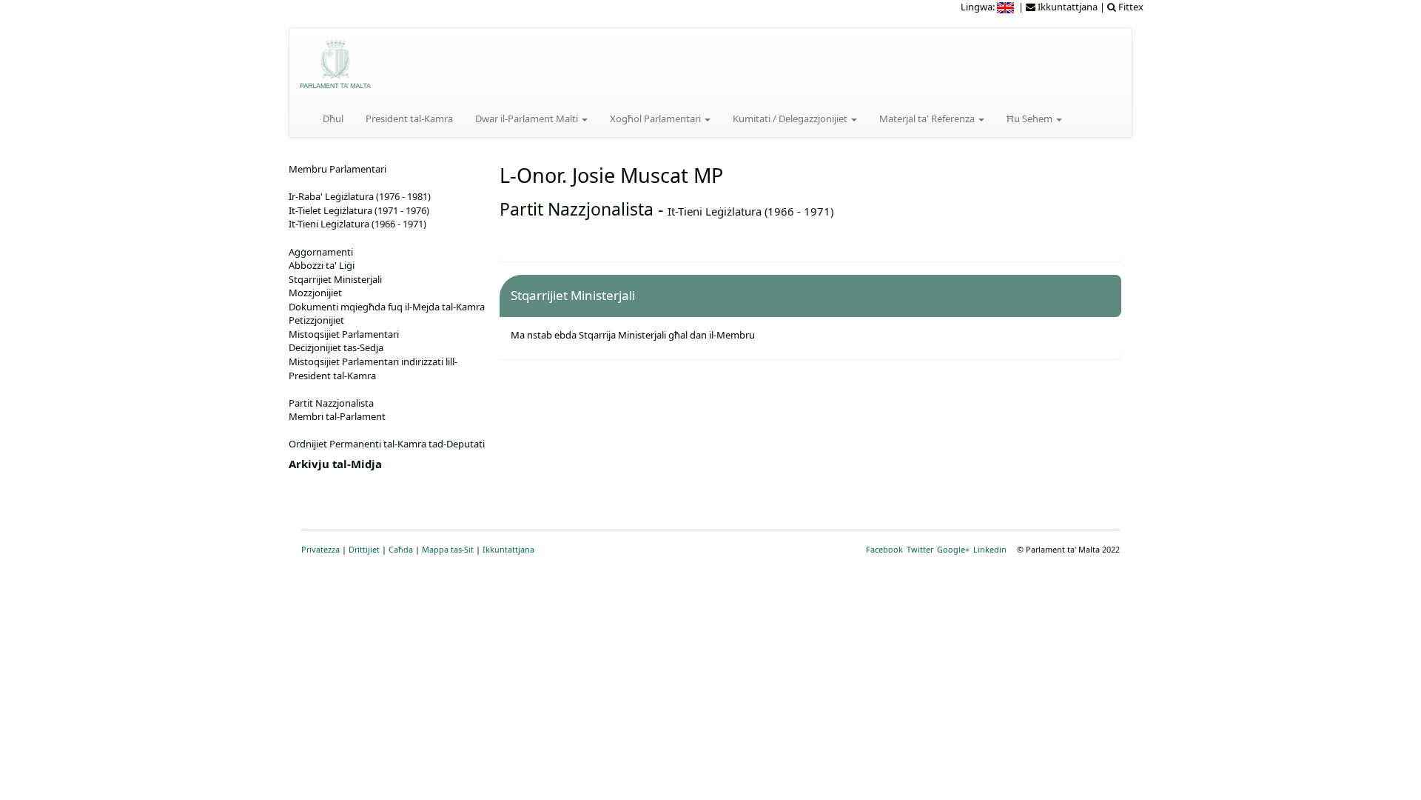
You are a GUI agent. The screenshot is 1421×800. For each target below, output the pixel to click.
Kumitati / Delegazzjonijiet (791, 118)
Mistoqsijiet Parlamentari (344, 334)
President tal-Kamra (409, 118)
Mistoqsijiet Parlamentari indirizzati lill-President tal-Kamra (373, 368)
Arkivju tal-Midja (335, 463)
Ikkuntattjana (508, 549)
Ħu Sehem (1031, 118)
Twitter (920, 549)
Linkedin (990, 549)
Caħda (401, 549)
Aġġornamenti (321, 252)
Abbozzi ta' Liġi (322, 265)
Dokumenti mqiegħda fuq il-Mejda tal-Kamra (387, 306)
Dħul (333, 118)
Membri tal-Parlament (337, 416)
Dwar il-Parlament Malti (527, 118)
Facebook (884, 549)
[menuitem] (1006, 6)
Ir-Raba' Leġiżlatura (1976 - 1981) (360, 196)
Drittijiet (364, 549)
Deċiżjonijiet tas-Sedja (336, 347)
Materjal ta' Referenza (928, 118)
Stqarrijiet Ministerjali (335, 279)
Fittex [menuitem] (1129, 6)
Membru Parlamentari (337, 169)
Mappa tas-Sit (448, 549)
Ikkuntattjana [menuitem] (1066, 6)
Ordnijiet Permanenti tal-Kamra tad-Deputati (387, 443)
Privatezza (320, 549)
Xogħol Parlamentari (656, 118)
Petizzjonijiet (316, 320)
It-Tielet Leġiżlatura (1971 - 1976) (359, 210)
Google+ (953, 549)
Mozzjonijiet (315, 292)
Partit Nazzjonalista (577, 209)
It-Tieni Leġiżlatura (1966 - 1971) (750, 211)
